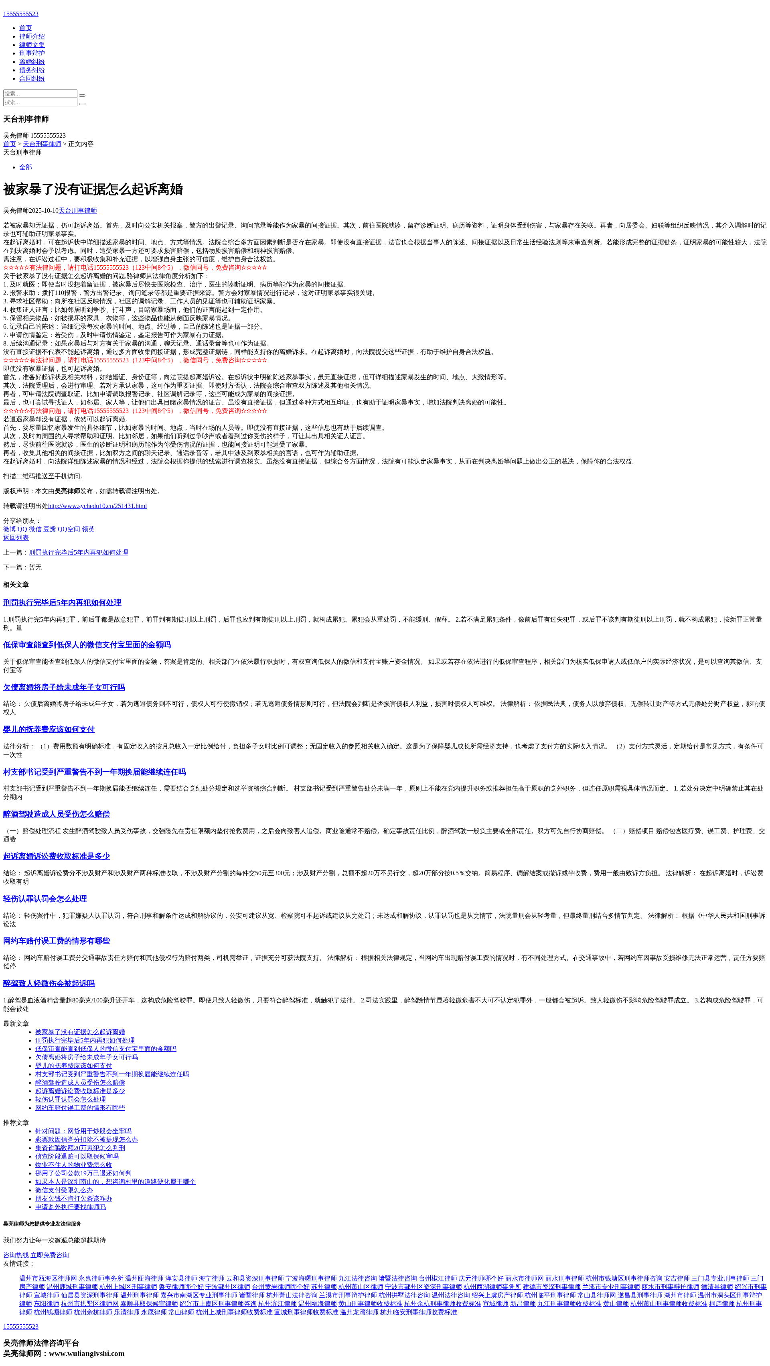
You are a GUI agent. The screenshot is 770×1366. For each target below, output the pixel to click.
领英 (88, 529)
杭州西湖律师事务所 (492, 1286)
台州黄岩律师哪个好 (281, 1286)
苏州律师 (324, 1286)
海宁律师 (212, 1278)
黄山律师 (616, 1303)
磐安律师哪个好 (181, 1286)
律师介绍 (32, 36)
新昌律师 (523, 1303)
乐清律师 (127, 1312)
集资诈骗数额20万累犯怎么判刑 (80, 1147)
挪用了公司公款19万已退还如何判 (83, 1173)
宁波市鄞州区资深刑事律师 (423, 1286)
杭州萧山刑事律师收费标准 (668, 1303)
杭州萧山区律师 (360, 1286)
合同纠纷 (32, 78)
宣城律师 (46, 1295)
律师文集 (32, 44)
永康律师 (154, 1312)
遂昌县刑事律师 (640, 1295)
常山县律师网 (597, 1295)
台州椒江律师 (438, 1278)
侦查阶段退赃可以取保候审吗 (77, 1156)
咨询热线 (16, 1255)
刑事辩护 (32, 53)
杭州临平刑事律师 (550, 1295)
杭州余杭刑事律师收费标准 (442, 1303)
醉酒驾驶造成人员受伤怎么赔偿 (56, 814)
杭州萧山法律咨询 (292, 1295)
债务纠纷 (32, 70)
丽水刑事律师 (564, 1278)
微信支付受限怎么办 (64, 1190)
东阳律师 (46, 1303)
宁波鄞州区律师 (227, 1286)
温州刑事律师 (139, 1295)
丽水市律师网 (524, 1278)
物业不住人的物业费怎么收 (73, 1164)
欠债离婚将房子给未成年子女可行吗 (64, 687)
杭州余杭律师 (93, 1312)
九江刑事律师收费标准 (569, 1303)
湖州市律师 (680, 1295)
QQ (22, 529)
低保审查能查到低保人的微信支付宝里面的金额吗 (87, 644)
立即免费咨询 (49, 1255)
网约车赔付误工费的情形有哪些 (56, 941)
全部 (25, 167)
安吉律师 (677, 1278)
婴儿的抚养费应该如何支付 (49, 729)
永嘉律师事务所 (101, 1278)
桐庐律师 (722, 1303)
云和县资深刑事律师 (255, 1278)
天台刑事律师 (42, 143)
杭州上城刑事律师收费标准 (234, 1312)
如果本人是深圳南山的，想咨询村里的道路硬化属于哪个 (115, 1181)
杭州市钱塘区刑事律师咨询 (624, 1278)
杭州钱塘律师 (53, 1312)
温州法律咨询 (451, 1295)
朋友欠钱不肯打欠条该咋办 (73, 1198)
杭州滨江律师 (277, 1303)
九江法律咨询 (357, 1278)
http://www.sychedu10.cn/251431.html (97, 505)
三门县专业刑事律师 (720, 1278)
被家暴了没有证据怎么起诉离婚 (80, 1032)
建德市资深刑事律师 (552, 1286)
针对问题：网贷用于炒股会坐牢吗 (83, 1131)
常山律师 (181, 1312)
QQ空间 (69, 529)
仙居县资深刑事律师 (90, 1295)
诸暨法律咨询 (398, 1278)
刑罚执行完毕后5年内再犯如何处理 (78, 552)
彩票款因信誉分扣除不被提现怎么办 (86, 1139)
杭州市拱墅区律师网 (90, 1303)
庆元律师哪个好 (481, 1278)
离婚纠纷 (32, 61)
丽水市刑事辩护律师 (670, 1286)
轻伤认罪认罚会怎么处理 (45, 898)
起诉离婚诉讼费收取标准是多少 (56, 856)
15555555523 (20, 13)
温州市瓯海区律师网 (48, 1278)
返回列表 (16, 537)
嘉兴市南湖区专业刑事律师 (198, 1295)
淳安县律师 (181, 1278)
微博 (9, 529)
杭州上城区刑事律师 (128, 1286)
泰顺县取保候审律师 (149, 1303)
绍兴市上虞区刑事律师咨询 (218, 1303)
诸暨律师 (252, 1295)
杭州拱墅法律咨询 (404, 1295)
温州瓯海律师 (144, 1278)
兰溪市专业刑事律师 (611, 1286)
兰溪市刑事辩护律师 (348, 1295)
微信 (35, 529)
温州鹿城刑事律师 (72, 1286)
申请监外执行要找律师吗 (70, 1206)
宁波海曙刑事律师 (311, 1278)
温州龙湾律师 (359, 1312)
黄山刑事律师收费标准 (370, 1303)
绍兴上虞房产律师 (497, 1295)
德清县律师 (717, 1286)
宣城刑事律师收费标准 (306, 1312)
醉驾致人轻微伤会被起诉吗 (49, 983)
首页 (25, 27)
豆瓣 (49, 529)
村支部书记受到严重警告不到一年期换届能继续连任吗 (94, 772)
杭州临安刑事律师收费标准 (418, 1312)
